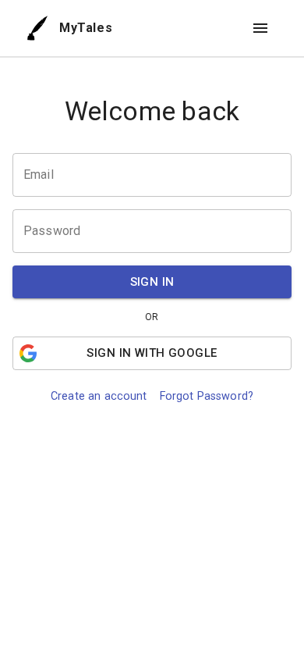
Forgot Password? (206, 396)
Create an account (99, 396)
